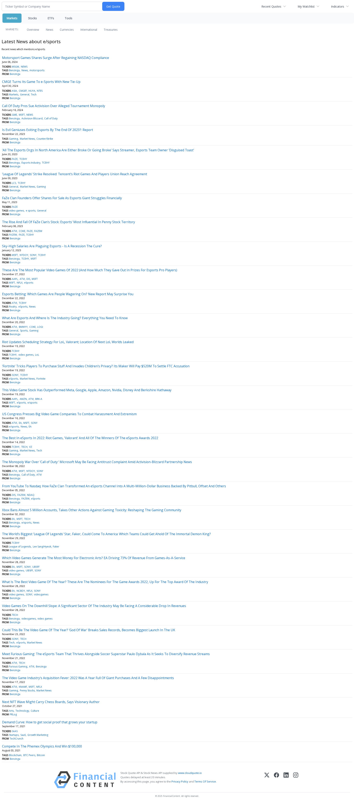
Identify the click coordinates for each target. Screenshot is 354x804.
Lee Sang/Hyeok (42, 546)
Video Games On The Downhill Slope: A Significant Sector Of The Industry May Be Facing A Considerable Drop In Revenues (94, 606)
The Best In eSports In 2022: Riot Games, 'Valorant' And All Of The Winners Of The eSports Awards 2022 (80, 438)
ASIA (14, 91)
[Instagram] (296, 780)
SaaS (23, 735)
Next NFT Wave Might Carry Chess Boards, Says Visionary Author (51, 702)
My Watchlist (306, 6)
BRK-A (38, 399)
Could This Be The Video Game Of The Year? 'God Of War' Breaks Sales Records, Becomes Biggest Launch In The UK (88, 630)
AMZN (23, 399)
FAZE (15, 159)
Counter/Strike (44, 138)
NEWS (24, 66)
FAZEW (38, 231)
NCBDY (21, 591)
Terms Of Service (205, 781)
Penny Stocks (27, 690)
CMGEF (23, 91)
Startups (14, 735)
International (88, 30)
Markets (12, 18)
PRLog (13, 714)
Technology (22, 710)
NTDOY (24, 255)
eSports (28, 282)
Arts (11, 710)
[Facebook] (276, 780)
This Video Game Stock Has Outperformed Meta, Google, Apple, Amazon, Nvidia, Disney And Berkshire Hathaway (86, 390)
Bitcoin (41, 755)
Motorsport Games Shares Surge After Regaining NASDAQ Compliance (55, 57)
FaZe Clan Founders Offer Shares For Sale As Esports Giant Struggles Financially (62, 198)
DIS (28, 279)
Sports (24, 330)
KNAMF (23, 687)
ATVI (14, 231)
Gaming (13, 138)
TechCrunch (16, 738)
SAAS (15, 731)
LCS (14, 183)
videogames (41, 594)
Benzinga (14, 70)
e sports (30, 210)
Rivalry (13, 306)
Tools (68, 18)
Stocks (32, 18)
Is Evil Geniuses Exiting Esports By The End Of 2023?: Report (47, 130)
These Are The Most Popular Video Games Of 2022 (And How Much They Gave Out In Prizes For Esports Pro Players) (89, 270)
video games (16, 210)
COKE (22, 231)
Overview (33, 30)
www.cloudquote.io (190, 773)
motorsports (37, 70)
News (49, 30)
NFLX (20, 282)
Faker (56, 546)
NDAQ (30, 495)
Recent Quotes (271, 6)
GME (14, 114)
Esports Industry (31, 162)
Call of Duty (51, 118)
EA (20, 423)
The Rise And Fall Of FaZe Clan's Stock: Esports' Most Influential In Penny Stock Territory (68, 222)
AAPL (15, 279)
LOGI (40, 327)
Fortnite (40, 378)
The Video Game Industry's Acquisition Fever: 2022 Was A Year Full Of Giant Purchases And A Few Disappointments (88, 678)
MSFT (22, 114)
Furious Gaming (18, 666)
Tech (33, 94)
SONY (33, 255)
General (24, 94)
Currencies (67, 30)
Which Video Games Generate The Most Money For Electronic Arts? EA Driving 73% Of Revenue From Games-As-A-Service (93, 558)
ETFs (51, 18)
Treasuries (111, 30)
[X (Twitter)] (267, 780)
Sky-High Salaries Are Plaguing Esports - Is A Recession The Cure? (52, 246)
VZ (30, 447)
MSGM (15, 66)
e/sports (32, 402)
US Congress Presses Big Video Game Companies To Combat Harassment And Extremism (69, 414)
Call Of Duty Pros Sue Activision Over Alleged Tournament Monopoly (53, 106)
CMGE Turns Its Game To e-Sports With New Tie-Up (41, 81)
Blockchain (15, 755)
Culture (35, 710)
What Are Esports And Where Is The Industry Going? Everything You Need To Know (65, 318)
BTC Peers (29, 755)
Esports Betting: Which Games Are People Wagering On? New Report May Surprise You (67, 294)
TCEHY (23, 159)
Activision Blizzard (32, 118)
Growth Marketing (37, 735)
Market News (27, 138)
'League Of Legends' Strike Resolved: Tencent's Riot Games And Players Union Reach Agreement (74, 174)
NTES (40, 91)
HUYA (31, 91)
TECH (24, 447)
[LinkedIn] (286, 780)
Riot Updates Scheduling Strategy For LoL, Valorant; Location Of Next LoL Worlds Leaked (68, 342)
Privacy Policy (179, 781)
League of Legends (20, 546)
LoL (37, 354)
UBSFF (36, 567)
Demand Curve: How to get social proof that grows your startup (49, 722)
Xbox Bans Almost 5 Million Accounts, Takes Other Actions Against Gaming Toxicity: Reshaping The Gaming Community (91, 510)
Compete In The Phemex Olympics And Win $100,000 (42, 746)
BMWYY (23, 327)
